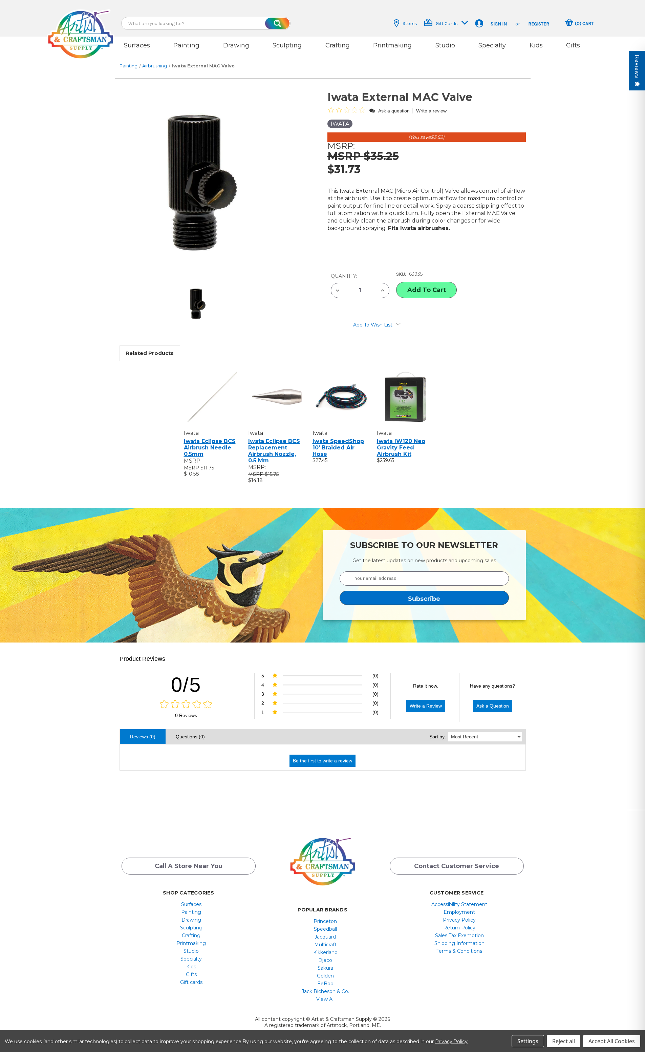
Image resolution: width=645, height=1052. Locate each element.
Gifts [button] (573, 45)
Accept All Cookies (611, 1041)
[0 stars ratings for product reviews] (186, 704)
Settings (527, 1041)
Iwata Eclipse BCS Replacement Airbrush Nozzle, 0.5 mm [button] (274, 451)
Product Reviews (142, 658)
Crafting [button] (337, 45)
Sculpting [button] (287, 45)
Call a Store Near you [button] (188, 866)
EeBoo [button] (325, 984)
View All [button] (325, 999)
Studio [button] (445, 45)
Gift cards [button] (191, 982)
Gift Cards (447, 23)
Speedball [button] (325, 929)
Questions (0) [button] (190, 736)
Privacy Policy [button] (459, 920)
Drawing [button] (236, 45)
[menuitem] (191, 904)
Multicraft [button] (325, 945)
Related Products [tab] (150, 353)
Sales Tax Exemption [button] (459, 935)
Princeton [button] (325, 921)
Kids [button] (536, 45)
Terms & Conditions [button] (459, 951)
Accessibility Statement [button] (459, 904)
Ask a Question (492, 706)
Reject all (563, 1041)
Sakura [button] (325, 968)
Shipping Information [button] (459, 943)
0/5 (186, 684)
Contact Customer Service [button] (456, 866)
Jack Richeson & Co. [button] (325, 991)
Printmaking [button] (392, 45)
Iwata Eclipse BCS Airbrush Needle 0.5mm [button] (210, 447)
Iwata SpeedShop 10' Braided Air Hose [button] (338, 447)
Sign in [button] (499, 24)
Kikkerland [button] (325, 952)
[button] (80, 28)
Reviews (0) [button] (142, 736)
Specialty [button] (492, 45)
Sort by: (437, 736)
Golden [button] (325, 976)
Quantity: (344, 276)
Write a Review (426, 706)
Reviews (637, 66)
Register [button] (538, 24)
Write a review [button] (431, 110)
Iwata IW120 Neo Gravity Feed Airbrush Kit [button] (401, 447)
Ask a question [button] (394, 110)
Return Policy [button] (459, 928)
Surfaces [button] (137, 45)
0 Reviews (186, 715)
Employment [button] (459, 912)
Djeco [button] (325, 960)
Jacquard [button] (325, 937)
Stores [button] (410, 23)
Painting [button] (186, 45)
